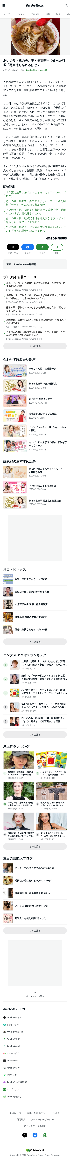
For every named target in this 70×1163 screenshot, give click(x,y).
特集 (48, 14)
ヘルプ (56, 1112)
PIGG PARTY (12, 1060)
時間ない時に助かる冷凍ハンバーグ (33, 880)
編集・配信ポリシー (37, 1112)
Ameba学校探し (14, 1096)
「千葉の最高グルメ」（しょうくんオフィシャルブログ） (36, 194)
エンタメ (20, 14)
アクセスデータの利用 (35, 1126)
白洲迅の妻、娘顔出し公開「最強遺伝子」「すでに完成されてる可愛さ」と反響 (43, 719)
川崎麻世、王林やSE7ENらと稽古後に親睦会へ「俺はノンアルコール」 (36, 321)
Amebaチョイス (14, 1017)
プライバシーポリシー (42, 1119)
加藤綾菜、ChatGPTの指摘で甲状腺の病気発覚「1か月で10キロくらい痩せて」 (21, 836)
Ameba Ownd (13, 1046)
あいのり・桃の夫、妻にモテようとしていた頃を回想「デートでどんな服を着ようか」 (36, 202)
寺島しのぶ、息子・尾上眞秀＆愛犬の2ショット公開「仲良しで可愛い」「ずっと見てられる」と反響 (20, 806)
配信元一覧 (16, 1112)
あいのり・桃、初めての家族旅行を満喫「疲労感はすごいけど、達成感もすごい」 (36, 211)
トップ (6, 14)
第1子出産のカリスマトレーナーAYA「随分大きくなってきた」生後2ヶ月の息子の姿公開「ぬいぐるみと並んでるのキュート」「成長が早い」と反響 (43, 708)
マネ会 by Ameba (15, 1031)
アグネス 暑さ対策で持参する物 (31, 905)
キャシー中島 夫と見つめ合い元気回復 (34, 867)
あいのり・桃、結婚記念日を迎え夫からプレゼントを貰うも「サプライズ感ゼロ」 (36, 220)
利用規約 (21, 1119)
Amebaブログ (13, 1039)
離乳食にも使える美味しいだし (31, 918)
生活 (58, 14)
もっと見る (35, 346)
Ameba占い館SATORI (17, 1082)
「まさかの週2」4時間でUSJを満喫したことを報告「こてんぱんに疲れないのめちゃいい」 (35, 333)
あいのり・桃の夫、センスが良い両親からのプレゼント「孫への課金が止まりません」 (36, 228)
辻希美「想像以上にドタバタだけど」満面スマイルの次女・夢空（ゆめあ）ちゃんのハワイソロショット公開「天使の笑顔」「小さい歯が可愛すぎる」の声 (43, 666)
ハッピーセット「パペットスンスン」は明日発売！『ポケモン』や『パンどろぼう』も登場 (43, 693)
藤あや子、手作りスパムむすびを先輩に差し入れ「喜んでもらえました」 (35, 309)
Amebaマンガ (13, 1067)
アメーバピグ (13, 1053)
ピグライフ (12, 1075)
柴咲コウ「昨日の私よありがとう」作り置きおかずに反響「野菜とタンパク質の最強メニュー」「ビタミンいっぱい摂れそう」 (43, 678)
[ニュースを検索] (66, 5)
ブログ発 (35, 14)
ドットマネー (13, 1024)
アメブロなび (13, 1089)
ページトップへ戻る (35, 996)
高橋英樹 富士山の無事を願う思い (32, 893)
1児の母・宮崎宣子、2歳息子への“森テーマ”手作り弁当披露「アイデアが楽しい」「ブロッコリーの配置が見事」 (21, 775)
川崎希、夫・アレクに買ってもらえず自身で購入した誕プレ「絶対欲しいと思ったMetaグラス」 (35, 297)
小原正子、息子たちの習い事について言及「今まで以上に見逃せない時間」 (35, 284)
